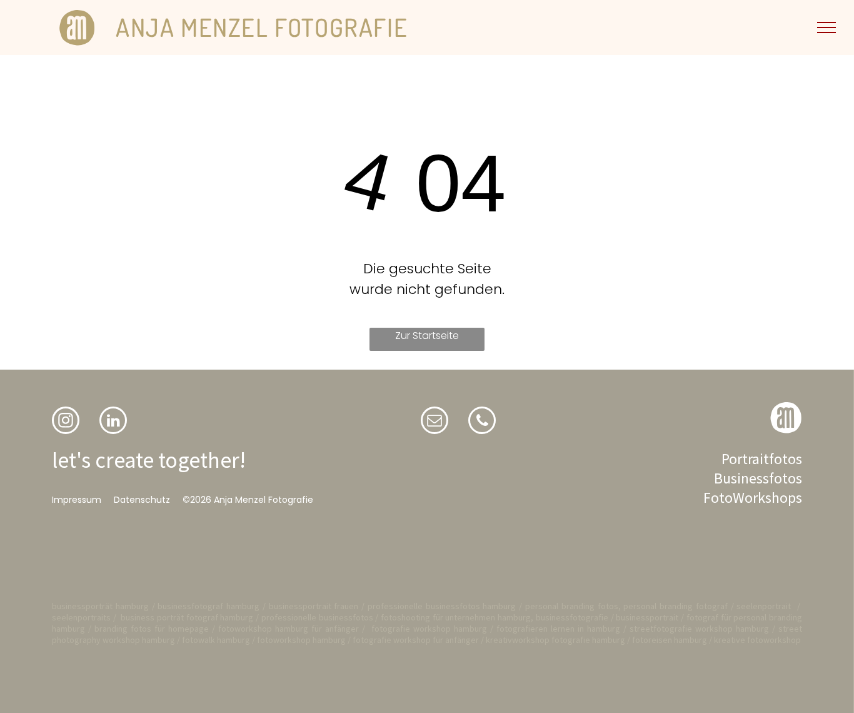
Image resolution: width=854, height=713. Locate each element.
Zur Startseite (427, 335)
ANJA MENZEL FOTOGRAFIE (262, 27)
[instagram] (65, 422)
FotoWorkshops (752, 497)
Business (741, 478)
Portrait (745, 458)
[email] (434, 422)
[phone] (482, 422)
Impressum (76, 499)
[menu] (826, 27)
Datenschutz (142, 499)
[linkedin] (113, 422)
